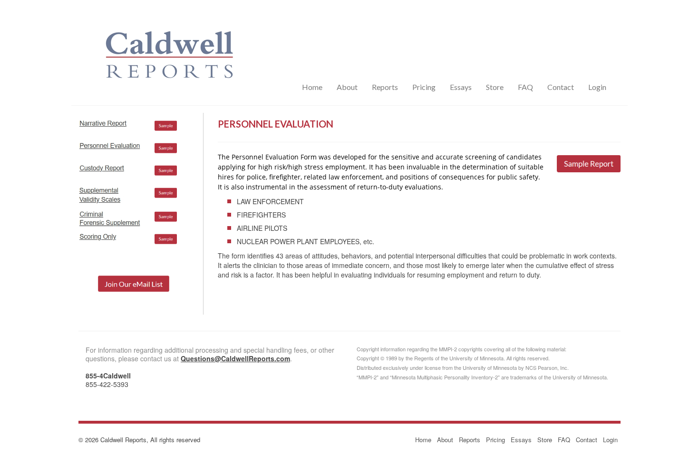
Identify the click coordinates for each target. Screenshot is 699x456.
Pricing (424, 86)
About (347, 86)
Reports (385, 86)
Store (495, 86)
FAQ (525, 86)
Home (312, 86)
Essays (461, 86)
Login (597, 86)
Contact (560, 86)
